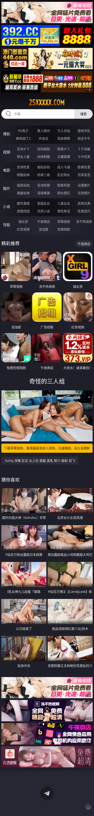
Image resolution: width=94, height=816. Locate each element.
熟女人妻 (23, 156)
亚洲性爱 (23, 167)
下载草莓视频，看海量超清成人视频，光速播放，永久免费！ (47, 448)
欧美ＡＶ (63, 149)
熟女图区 (63, 193)
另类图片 (84, 193)
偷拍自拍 (43, 167)
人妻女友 (63, 203)
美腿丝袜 (23, 193)
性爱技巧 (84, 211)
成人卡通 (63, 167)
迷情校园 (23, 211)
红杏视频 (23, 229)
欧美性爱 (84, 167)
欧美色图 (63, 185)
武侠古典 (84, 203)
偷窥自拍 (23, 185)
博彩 (6, 133)
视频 (6, 152)
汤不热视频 (84, 221)
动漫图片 (84, 185)
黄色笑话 (63, 211)
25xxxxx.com (47, 102)
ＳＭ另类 (84, 156)
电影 (6, 170)
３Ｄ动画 (84, 149)
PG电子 (23, 131)
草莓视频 (63, 221)
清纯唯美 (43, 193)
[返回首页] (88, 806)
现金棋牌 (63, 138)
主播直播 (63, 156)
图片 (6, 188)
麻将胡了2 (23, 138)
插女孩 (23, 221)
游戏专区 (84, 131)
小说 (6, 206)
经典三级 (43, 175)
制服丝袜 (23, 175)
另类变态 (84, 175)
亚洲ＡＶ (23, 149)
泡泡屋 (43, 229)
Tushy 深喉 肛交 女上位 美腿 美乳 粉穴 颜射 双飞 (40, 460)
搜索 (83, 114)
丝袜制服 (43, 156)
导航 (6, 224)
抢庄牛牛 (84, 138)
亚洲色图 (43, 185)
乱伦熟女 (63, 175)
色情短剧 (63, 229)
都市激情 (23, 203)
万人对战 (63, 131)
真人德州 (43, 131)
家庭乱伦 (43, 203)
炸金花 (43, 138)
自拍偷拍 (43, 149)
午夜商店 (43, 221)
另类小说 (43, 211)
